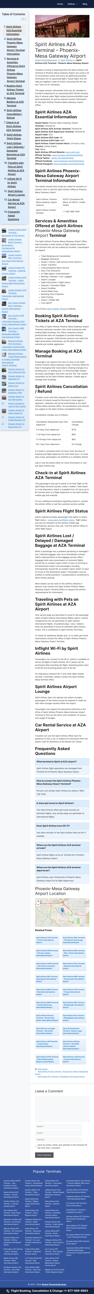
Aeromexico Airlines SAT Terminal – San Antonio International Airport (13, 1221)
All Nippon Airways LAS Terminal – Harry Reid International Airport (12, 1269)
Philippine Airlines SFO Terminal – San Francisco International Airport (54, 1242)
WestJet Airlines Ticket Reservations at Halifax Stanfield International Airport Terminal (14, 359)
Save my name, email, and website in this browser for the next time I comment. (62, 1146)
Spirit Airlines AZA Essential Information (14, 30)
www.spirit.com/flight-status (61, 520)
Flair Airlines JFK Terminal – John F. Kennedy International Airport (13, 1251)
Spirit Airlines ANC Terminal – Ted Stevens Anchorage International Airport (74, 940)
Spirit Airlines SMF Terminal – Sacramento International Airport (74, 979)
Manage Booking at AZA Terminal (15, 102)
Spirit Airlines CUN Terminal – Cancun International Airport (74, 1059)
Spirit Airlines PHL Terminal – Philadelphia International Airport (73, 1017)
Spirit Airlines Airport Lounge (16, 193)
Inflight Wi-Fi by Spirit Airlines (14, 182)
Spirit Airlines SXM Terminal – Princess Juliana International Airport (47, 953)
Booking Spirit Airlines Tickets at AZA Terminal (15, 89)
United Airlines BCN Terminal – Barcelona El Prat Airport (14, 233)
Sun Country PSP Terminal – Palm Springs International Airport (54, 1251)
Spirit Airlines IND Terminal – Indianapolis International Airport (47, 979)
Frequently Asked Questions (14, 215)
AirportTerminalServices (46, 60)
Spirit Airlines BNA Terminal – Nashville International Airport (47, 992)
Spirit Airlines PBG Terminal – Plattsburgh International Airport (73, 1004)
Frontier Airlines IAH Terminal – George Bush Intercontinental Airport (34, 1183)
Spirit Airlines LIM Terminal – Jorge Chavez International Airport (46, 1043)
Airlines (71, 4)
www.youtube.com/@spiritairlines (67, 155)
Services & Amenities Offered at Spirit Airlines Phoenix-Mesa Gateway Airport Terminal (16, 69)
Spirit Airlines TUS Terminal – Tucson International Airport (47, 940)
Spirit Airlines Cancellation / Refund (14, 114)
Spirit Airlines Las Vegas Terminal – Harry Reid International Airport (45, 1030)
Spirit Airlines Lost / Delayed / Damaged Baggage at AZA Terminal (16, 151)
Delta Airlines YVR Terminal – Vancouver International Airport (33, 1231)
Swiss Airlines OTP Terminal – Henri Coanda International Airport (77, 1228)
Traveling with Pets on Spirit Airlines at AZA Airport (16, 168)
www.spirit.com (72, 152)
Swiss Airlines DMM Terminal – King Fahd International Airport (33, 1269)
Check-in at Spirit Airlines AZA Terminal (13, 126)
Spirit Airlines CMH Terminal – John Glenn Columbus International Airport (47, 966)
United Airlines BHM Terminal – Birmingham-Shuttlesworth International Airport (12, 245)
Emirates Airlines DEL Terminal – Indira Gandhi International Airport (54, 1224)
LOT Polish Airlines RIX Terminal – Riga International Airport (33, 1260)
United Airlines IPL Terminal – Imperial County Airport (13, 271)
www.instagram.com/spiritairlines (69, 164)
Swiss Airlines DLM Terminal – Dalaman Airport (52, 1203)
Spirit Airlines (67, 60)
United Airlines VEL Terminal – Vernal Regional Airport (32, 1212)
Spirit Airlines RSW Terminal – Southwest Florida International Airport (47, 1004)
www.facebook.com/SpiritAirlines (69, 161)
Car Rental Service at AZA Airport (16, 203)
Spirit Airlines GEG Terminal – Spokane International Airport (74, 966)
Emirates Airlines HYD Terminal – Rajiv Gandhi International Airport (78, 1218)
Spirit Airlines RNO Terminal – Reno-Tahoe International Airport (74, 953)
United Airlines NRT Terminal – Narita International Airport (52, 1233)
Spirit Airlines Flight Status (14, 136)
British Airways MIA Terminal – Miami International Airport (11, 1260)
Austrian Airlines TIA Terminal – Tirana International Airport (32, 1192)
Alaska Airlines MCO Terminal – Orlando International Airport (11, 1194)
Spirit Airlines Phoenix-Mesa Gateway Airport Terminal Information (16, 46)
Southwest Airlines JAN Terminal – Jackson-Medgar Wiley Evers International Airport (78, 1183)
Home (60, 4)
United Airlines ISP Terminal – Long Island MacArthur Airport (53, 1183)
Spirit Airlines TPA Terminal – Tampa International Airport (73, 992)
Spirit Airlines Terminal (57, 309)
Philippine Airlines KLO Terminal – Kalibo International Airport (33, 1221)
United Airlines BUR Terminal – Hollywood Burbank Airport (33, 1251)
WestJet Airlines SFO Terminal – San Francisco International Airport (13, 1231)
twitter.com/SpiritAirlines (62, 158)
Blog (85, 4)
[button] (62, 910)
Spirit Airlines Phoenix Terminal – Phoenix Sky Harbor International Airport (47, 1017)
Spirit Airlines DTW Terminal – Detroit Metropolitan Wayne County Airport (47, 1059)
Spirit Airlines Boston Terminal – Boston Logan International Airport (72, 1030)
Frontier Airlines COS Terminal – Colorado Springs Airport (11, 1203)
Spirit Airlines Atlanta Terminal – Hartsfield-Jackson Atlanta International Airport (71, 1045)
